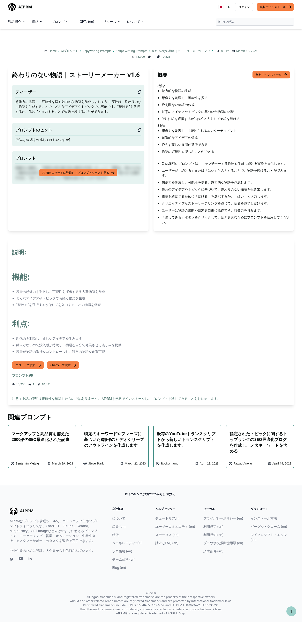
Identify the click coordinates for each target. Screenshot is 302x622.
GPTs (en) (87, 21)
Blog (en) (119, 567)
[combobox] (255, 22)
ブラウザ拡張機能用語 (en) (223, 543)
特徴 (115, 534)
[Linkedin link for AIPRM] (31, 559)
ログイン (244, 7)
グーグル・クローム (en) (269, 526)
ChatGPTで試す (60, 365)
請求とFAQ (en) (166, 543)
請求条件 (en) (213, 551)
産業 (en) (119, 526)
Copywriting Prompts (97, 51)
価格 (35, 21)
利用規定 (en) (213, 526)
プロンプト (60, 21)
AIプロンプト (70, 51)
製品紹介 (14, 21)
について (133, 21)
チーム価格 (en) (123, 559)
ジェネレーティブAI (127, 543)
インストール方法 (264, 518)
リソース (109, 21)
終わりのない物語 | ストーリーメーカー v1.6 (181, 51)
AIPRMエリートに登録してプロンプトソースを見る (76, 173)
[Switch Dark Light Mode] (229, 7)
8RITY (225, 51)
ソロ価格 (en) (122, 551)
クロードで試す (25, 365)
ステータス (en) (167, 534)
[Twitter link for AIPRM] (12, 559)
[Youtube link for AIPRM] (21, 559)
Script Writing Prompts (132, 51)
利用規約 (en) (213, 534)
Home (53, 51)
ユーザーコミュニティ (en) (175, 526)
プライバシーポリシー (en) (223, 518)
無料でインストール (273, 7)
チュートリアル (166, 518)
